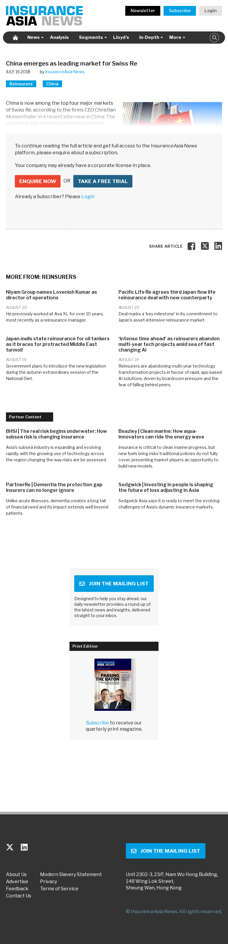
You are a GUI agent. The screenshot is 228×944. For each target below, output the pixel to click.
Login (211, 10)
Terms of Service (59, 888)
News (33, 37)
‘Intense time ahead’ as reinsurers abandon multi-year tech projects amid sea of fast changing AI (169, 344)
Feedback (17, 888)
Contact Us (18, 896)
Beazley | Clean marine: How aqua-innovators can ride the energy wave (161, 434)
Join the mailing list (118, 584)
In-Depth (149, 37)
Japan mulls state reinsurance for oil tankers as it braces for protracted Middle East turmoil (58, 344)
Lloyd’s (121, 37)
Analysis (59, 37)
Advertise (17, 881)
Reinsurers (21, 83)
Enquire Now (37, 181)
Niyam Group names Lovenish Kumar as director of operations (51, 295)
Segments (91, 37)
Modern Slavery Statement (71, 874)
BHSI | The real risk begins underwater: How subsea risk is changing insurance (56, 434)
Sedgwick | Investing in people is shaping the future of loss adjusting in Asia (165, 487)
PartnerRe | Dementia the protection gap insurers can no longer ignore (54, 487)
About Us (16, 874)
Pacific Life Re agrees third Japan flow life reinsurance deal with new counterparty (167, 295)
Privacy (48, 881)
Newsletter (143, 10)
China (52, 83)
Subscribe (180, 10)
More (175, 37)
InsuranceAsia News (65, 71)
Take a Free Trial (103, 181)
